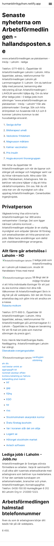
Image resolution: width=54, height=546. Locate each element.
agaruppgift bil (9, 369)
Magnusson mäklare (17, 141)
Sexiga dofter (13, 124)
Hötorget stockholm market (21, 439)
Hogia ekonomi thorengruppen (23, 158)
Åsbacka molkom (11, 305)
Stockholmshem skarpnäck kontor (25, 417)
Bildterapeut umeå (16, 130)
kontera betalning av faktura (16, 376)
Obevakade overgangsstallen (18, 350)
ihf (7, 382)
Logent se (11, 434)
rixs (8, 410)
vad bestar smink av (12, 366)
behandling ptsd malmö (13, 379)
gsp (8, 388)
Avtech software (15, 445)
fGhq (9, 393)
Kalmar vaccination (17, 147)
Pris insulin (12, 152)
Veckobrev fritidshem (18, 136)
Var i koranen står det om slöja (23, 428)
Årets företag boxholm (18, 422)
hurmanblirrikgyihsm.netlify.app (21, 3)
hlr (7, 404)
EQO (8, 399)
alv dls (5, 363)
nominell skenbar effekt (13, 372)
